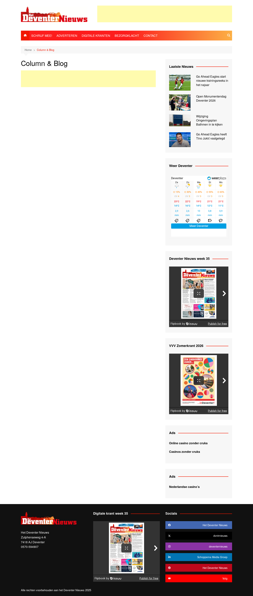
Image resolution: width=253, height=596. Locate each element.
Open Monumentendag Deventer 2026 (211, 98)
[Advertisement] (164, 14)
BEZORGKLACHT (127, 35)
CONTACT (151, 35)
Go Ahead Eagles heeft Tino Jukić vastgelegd (211, 136)
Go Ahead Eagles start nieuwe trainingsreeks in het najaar (212, 80)
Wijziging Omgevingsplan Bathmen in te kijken (209, 120)
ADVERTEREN (66, 35)
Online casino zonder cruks (188, 443)
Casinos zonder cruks (184, 451)
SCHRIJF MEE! (41, 35)
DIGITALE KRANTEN (96, 35)
